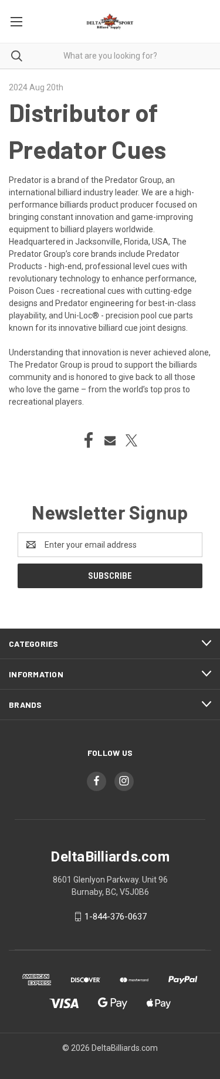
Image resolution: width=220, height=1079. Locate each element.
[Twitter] (131, 440)
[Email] (110, 440)
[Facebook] (88, 440)
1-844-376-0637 (115, 916)
